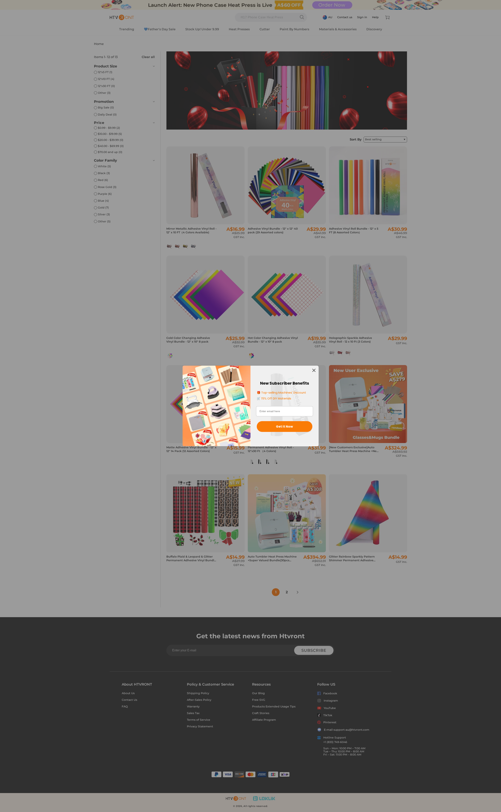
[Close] (314, 370)
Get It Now (284, 426)
